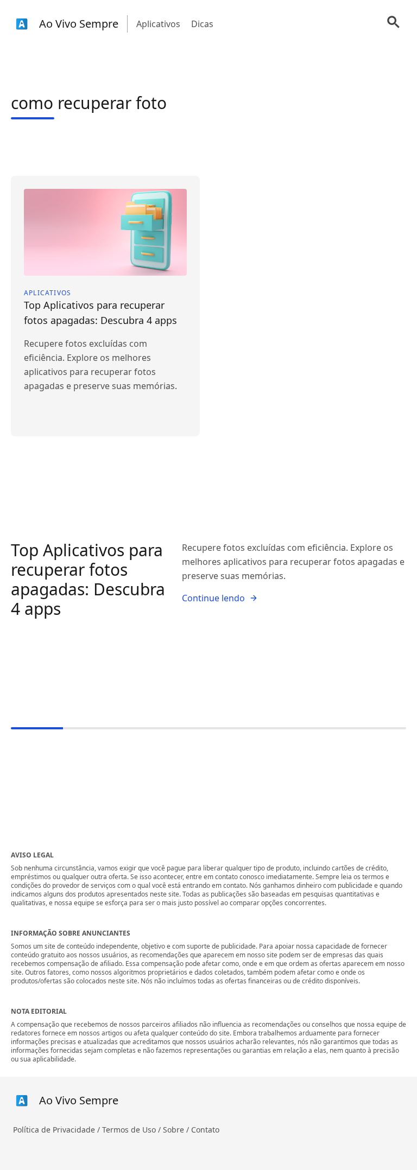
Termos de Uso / (132, 1129)
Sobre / (177, 1129)
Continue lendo (213, 598)
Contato (205, 1129)
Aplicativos (158, 24)
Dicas (202, 24)
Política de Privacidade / (57, 1129)
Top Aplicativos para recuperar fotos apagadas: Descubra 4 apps (88, 579)
